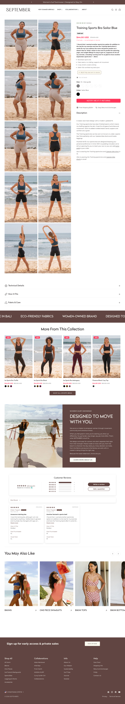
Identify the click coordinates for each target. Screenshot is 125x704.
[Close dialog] (95, 329)
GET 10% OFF (80, 369)
